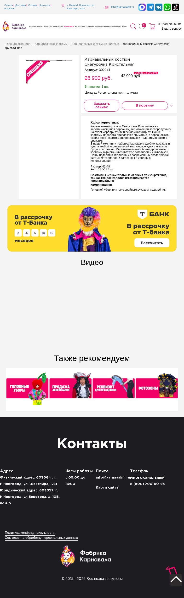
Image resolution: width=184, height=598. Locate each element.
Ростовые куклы (56, 26)
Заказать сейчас (102, 105)
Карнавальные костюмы (38, 26)
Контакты (45, 5)
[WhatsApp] (167, 7)
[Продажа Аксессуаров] (70, 390)
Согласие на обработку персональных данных (41, 538)
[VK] (159, 7)
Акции (124, 26)
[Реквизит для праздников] (113, 390)
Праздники (90, 26)
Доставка (20, 5)
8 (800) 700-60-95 (147, 484)
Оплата (8, 5)
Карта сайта (107, 487)
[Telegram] (150, 7)
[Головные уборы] (27, 390)
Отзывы (32, 5)
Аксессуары (80, 26)
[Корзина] (152, 26)
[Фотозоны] (156, 390)
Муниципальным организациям (108, 26)
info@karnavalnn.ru (113, 477)
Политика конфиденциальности (30, 533)
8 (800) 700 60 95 (170, 24)
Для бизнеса (69, 26)
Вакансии (9, 8)
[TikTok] (176, 7)
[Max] (142, 7)
